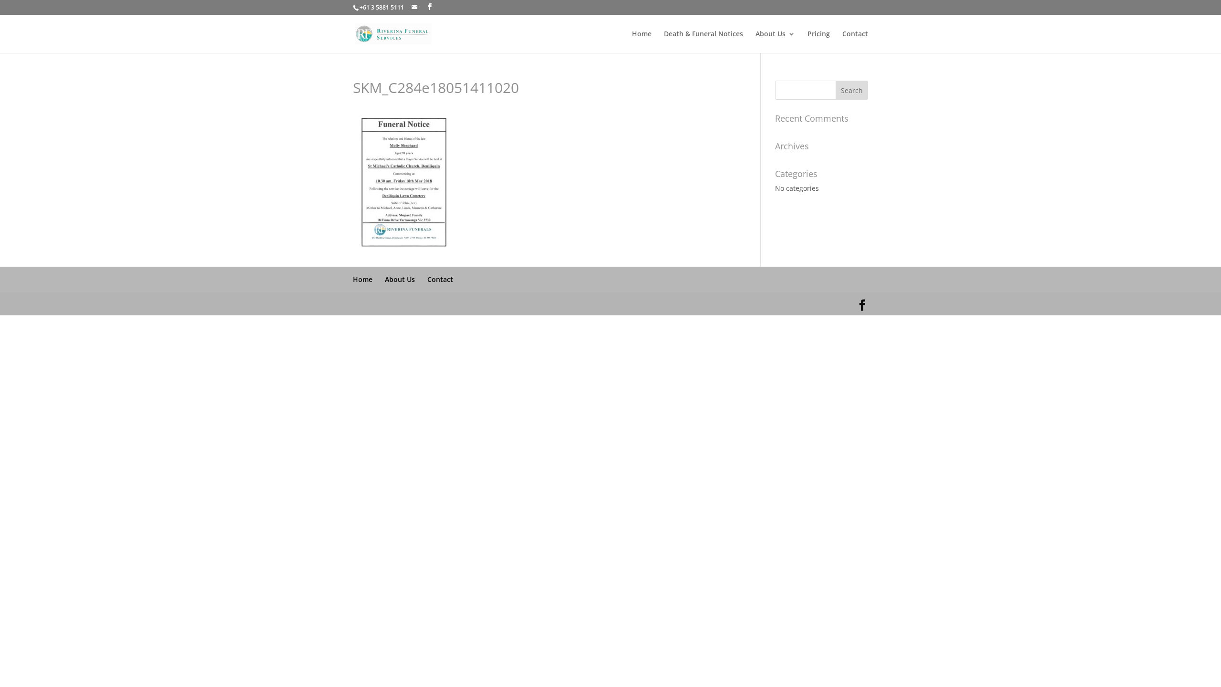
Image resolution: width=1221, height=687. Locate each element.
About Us (770, 34)
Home (642, 34)
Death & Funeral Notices (703, 34)
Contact (855, 34)
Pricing (818, 34)
